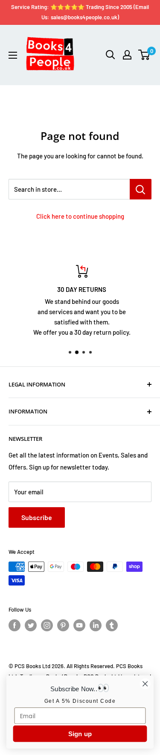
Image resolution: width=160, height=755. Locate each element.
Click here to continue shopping (80, 216)
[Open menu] (13, 55)
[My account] (127, 54)
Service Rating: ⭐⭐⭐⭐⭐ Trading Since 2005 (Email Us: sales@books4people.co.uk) (80, 12)
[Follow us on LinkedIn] (96, 625)
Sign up (80, 733)
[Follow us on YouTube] (79, 625)
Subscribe (36, 517)
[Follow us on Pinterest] (63, 625)
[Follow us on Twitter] (31, 625)
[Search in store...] (140, 189)
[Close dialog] (145, 684)
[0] (144, 55)
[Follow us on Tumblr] (112, 625)
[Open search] (110, 54)
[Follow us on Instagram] (47, 625)
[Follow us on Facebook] (14, 625)
